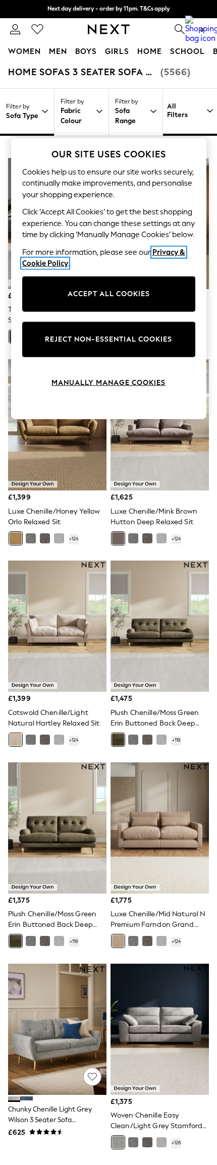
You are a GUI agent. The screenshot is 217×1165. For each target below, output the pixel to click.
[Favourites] (37, 29)
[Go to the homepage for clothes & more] (109, 29)
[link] (15, 29)
